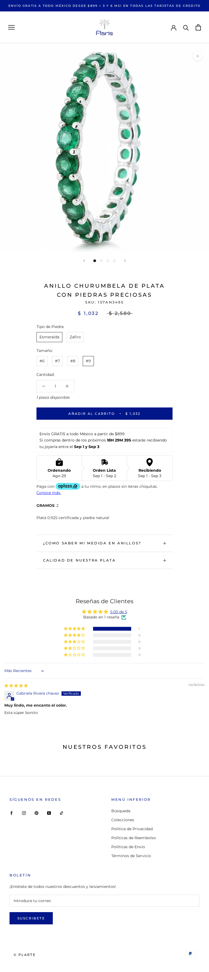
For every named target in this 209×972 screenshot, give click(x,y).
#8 (72, 360)
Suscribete (31, 918)
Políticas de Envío (128, 846)
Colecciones (122, 819)
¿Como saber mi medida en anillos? (92, 543)
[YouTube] (49, 813)
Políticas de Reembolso (133, 837)
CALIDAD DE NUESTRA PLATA (79, 560)
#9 (88, 360)
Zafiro (75, 337)
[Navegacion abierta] (11, 27)
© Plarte (25, 955)
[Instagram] (24, 813)
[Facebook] (11, 813)
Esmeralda (49, 337)
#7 (57, 360)
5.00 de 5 (118, 611)
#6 (42, 360)
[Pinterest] (36, 813)
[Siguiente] (125, 260)
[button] (75, 629)
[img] (16, 685)
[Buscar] (186, 27)
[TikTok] (61, 813)
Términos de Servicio (131, 855)
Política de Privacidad (132, 828)
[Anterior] (84, 260)
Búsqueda (120, 810)
